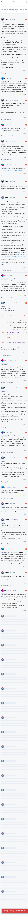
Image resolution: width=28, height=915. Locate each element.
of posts (13, 1)
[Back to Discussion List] (1, 2)
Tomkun (5, 82)
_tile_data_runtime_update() (14, 170)
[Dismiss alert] (13, 911)
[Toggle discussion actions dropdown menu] (26, 2)
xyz (4, 144)
